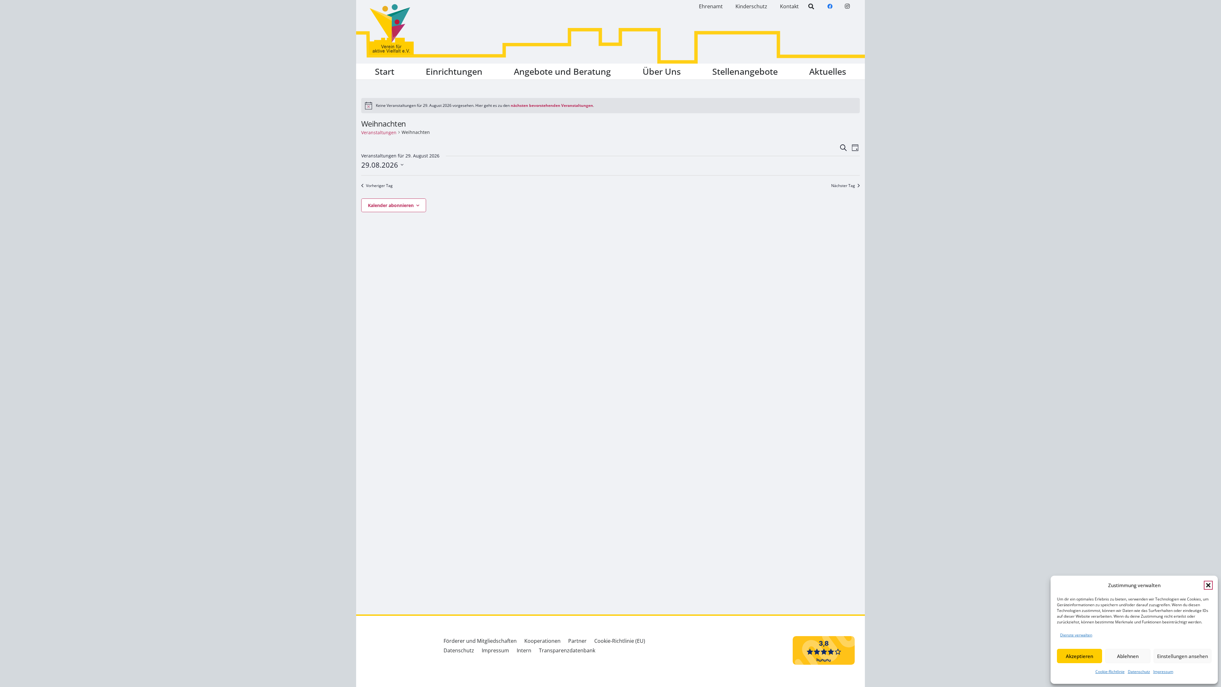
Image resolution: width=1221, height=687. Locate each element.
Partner (577, 640)
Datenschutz (1139, 671)
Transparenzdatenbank (567, 650)
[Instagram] (847, 6)
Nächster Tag (843, 185)
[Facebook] (830, 6)
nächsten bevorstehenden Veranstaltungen (552, 105)
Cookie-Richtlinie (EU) (619, 640)
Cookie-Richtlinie (1110, 671)
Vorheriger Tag (379, 185)
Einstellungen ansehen (1182, 656)
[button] (1208, 585)
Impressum (1163, 671)
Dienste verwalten (1076, 635)
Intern (524, 650)
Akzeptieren (1079, 656)
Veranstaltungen (379, 132)
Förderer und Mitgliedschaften (480, 640)
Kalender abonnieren (391, 205)
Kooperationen (542, 640)
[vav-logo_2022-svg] (391, 29)
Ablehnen (1128, 656)
